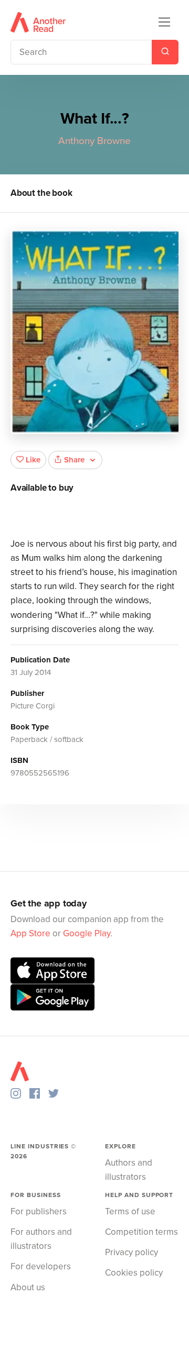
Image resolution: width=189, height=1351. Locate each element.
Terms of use (130, 1211)
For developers (40, 1266)
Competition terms (141, 1231)
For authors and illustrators (41, 1239)
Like (33, 459)
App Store (30, 933)
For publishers (38, 1211)
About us (27, 1287)
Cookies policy (134, 1272)
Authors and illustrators (128, 1169)
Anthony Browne (94, 141)
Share (74, 459)
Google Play (86, 933)
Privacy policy (131, 1252)
